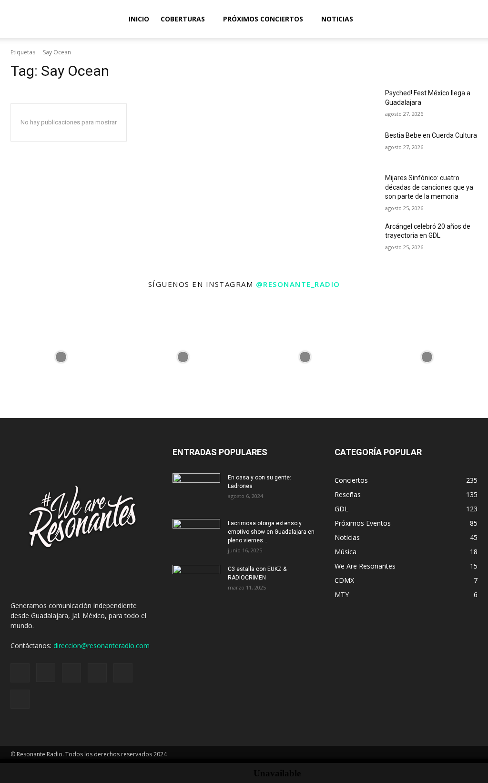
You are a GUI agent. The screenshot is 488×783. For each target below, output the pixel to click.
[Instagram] (45, 672)
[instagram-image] (61, 357)
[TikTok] (97, 672)
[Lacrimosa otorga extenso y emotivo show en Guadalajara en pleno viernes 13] (196, 535)
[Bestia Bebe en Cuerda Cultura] (356, 146)
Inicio (139, 18)
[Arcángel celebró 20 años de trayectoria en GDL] (356, 237)
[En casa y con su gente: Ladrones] (196, 490)
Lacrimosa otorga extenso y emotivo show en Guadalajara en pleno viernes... (271, 532)
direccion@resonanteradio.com (101, 645)
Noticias (337, 18)
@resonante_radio (298, 284)
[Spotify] (71, 672)
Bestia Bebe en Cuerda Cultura (431, 135)
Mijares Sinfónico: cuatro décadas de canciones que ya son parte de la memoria (429, 187)
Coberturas (183, 18)
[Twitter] (122, 672)
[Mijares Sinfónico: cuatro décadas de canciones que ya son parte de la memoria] (356, 188)
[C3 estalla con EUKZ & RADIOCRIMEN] (196, 581)
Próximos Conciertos (263, 18)
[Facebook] (20, 672)
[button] (476, 19)
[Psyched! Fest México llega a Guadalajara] (356, 104)
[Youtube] (20, 699)
